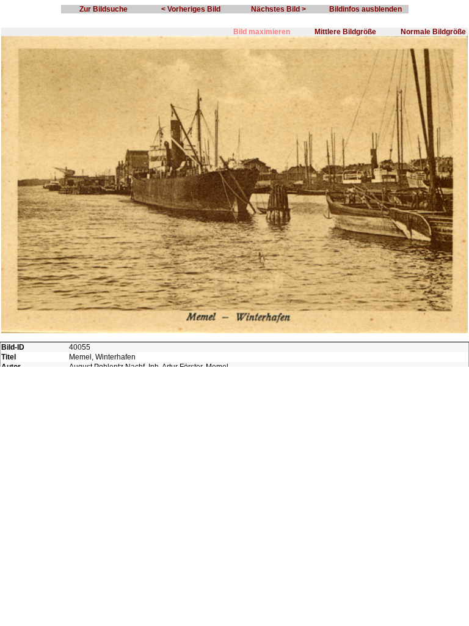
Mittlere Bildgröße (345, 32)
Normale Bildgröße (433, 32)
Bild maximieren (261, 32)
